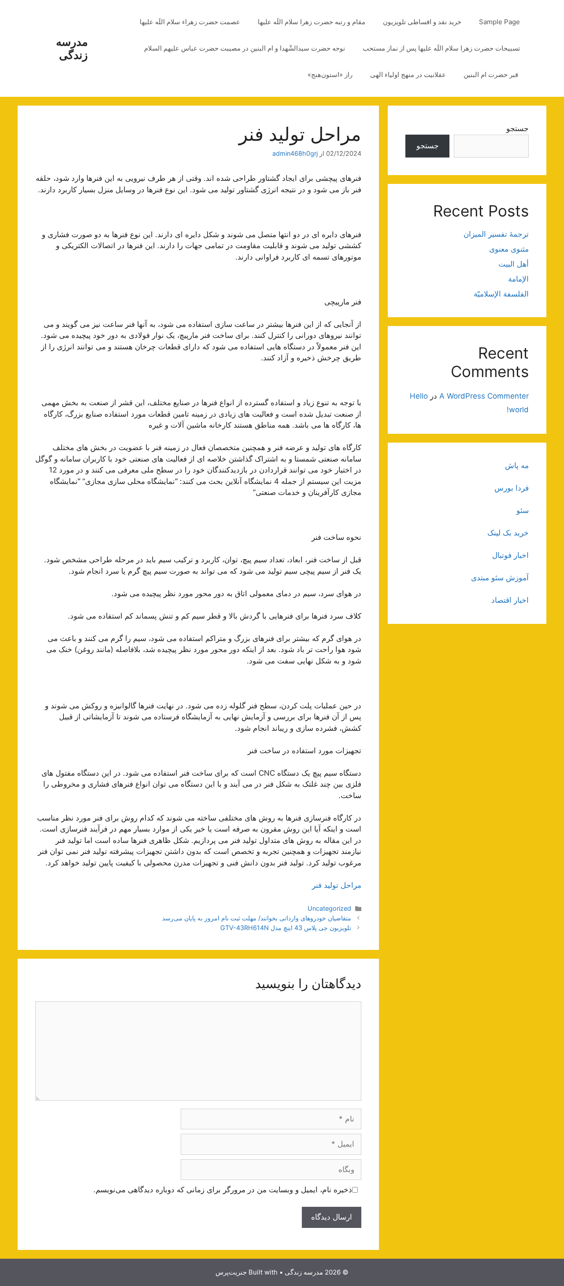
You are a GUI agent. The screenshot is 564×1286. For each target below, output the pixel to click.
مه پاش (517, 465)
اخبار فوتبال (510, 555)
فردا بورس (511, 488)
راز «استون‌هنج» (330, 74)
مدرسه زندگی (72, 48)
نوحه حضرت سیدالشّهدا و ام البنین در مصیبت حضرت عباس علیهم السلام (244, 48)
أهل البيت (513, 264)
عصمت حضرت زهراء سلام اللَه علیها (190, 22)
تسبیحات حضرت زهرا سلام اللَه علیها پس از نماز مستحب (441, 48)
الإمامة (518, 279)
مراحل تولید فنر (336, 885)
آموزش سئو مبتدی (500, 577)
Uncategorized (329, 908)
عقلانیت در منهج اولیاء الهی (408, 74)
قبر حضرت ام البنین (492, 74)
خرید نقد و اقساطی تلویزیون (422, 22)
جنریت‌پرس (231, 1272)
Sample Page (499, 22)
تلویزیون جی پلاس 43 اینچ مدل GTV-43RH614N (285, 927)
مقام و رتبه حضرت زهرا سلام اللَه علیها (311, 22)
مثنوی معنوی (509, 249)
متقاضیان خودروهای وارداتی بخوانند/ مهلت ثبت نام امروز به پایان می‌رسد (256, 918)
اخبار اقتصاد (510, 600)
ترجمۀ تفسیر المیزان (496, 234)
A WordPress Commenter (484, 396)
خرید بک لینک (508, 532)
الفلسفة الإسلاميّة (501, 293)
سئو (522, 510)
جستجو (517, 128)
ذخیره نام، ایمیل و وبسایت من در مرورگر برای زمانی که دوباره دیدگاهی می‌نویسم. (222, 1189)
